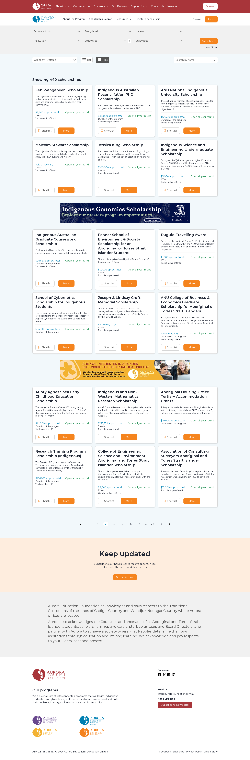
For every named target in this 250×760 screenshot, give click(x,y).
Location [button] (140, 31)
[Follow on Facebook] (159, 674)
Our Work (99, 6)
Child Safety (211, 751)
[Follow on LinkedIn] (168, 674)
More (69, 130)
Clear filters (210, 47)
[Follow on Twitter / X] (164, 674)
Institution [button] (40, 40)
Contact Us (157, 6)
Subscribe (178, 751)
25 (161, 524)
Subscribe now (125, 577)
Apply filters (209, 41)
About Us (61, 6)
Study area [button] (91, 40)
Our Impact (80, 6)
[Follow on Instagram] (173, 674)
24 (152, 524)
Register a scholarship (147, 19)
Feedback (165, 751)
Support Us (137, 6)
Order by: (39, 60)
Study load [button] (142, 40)
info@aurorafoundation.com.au (176, 693)
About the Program (74, 19)
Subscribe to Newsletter (175, 704)
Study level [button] (91, 31)
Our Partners (119, 6)
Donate (210, 6)
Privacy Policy (194, 751)
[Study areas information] (129, 41)
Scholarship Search (100, 19)
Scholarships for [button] (43, 31)
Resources (122, 19)
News (170, 6)
